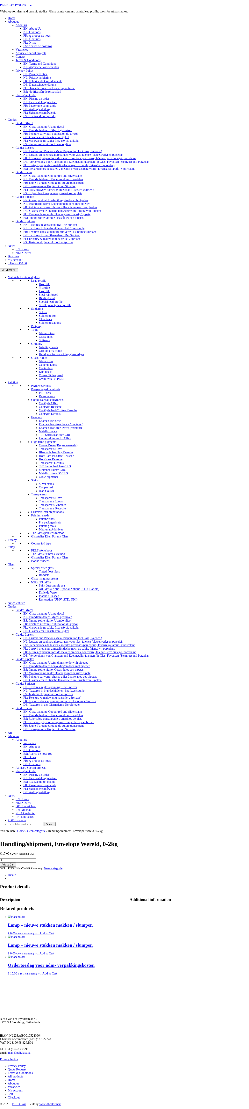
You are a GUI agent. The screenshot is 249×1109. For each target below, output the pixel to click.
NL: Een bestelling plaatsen (40, 778)
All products (15, 1076)
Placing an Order (26, 771)
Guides (12, 606)
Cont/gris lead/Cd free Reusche (58, 410)
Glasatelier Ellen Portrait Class (49, 536)
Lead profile (38, 280)
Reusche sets (47, 396)
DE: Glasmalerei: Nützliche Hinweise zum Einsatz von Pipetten (62, 680)
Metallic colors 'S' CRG (53, 473)
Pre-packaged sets (50, 522)
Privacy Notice (9, 1059)
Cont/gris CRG (48, 403)
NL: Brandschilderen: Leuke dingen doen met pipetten (56, 666)
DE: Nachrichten (26, 806)
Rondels (44, 575)
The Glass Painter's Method (48, 554)
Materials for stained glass (23, 277)
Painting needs (40, 515)
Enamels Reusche (50, 420)
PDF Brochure (17, 820)
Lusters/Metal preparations (47, 512)
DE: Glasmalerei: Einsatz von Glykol (46, 631)
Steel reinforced (48, 294)
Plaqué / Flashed (49, 596)
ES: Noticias (23, 809)
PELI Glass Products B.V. (16, 4)
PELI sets (45, 392)
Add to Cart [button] (46, 933)
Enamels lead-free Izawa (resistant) (60, 427)
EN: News (22, 799)
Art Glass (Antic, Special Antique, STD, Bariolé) (69, 589)
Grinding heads (48, 347)
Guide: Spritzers (25, 683)
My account (15, 1090)
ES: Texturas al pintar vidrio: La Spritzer (48, 694)
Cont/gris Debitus (49, 413)
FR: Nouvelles (24, 816)
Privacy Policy (17, 1066)
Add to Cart (8, 864)
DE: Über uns (31, 764)
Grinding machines (50, 350)
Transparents (39, 494)
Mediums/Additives (51, 529)
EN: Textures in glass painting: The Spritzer (50, 687)
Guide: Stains (24, 708)
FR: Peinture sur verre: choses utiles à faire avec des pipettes (60, 676)
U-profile (44, 291)
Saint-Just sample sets (52, 585)
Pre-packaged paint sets (45, 389)
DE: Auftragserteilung (36, 792)
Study (11, 547)
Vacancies (29, 743)
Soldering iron (47, 315)
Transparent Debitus (51, 462)
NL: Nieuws (23, 802)
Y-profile (44, 287)
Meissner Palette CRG (52, 469)
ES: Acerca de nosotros (37, 753)
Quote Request (17, 1069)
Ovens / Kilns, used (51, 375)
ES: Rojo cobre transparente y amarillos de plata (52, 718)
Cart (10, 1094)
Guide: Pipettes (25, 659)
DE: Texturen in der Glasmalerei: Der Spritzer (51, 704)
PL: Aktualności (25, 813)
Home (11, 1080)
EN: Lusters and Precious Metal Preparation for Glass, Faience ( (62, 638)
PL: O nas (29, 757)
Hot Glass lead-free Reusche (56, 455)
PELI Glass (19, 1104)
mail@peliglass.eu (19, 1052)
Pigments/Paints (41, 385)
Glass (11, 564)
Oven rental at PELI (51, 378)
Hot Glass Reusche (50, 459)
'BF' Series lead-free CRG (55, 466)
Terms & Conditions (20, 1073)
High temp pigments (43, 441)
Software (44, 340)
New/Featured (16, 603)
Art (10, 732)
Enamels (36, 417)
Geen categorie (36, 831)
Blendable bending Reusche (56, 452)
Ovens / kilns (39, 357)
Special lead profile (50, 301)
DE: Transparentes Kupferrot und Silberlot (49, 729)
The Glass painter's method (47, 533)
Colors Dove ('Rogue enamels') (58, 445)
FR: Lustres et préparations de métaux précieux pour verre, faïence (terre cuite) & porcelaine (79, 652)
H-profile (44, 284)
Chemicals (45, 319)
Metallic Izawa (48, 431)
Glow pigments (48, 476)
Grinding (36, 343)
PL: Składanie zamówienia (39, 788)
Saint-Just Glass (41, 582)
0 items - (17, 263)
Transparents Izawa (51, 501)
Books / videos (40, 561)
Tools (34, 329)
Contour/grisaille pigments (47, 399)
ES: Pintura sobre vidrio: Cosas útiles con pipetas (53, 669)
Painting (13, 382)
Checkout (14, 1097)
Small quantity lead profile (55, 305)
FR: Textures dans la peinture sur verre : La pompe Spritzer (59, 701)
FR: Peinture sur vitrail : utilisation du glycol (50, 624)
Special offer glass (42, 568)
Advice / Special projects (31, 767)
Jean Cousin (46, 490)
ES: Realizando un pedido (39, 781)
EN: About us (31, 746)
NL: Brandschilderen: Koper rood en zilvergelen (53, 715)
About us (13, 736)
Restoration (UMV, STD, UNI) (58, 599)
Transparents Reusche (52, 508)
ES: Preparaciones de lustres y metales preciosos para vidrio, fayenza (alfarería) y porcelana (79, 645)
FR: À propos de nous (37, 760)
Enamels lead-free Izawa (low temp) (61, 424)
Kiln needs (45, 371)
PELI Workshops (41, 550)
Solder (43, 312)
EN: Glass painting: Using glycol (43, 613)
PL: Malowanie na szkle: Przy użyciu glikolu (51, 627)
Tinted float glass (49, 571)
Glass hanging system (44, 578)
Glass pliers (46, 336)
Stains (35, 480)
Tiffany (12, 540)
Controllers (46, 368)
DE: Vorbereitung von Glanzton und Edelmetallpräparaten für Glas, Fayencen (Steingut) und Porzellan (86, 655)
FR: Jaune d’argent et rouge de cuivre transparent (53, 725)
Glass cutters (46, 333)
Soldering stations (50, 322)
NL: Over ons (31, 750)
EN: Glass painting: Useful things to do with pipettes (55, 662)
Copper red (46, 487)
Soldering (37, 308)
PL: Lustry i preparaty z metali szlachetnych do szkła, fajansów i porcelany (69, 648)
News (11, 795)
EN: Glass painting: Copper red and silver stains (52, 711)
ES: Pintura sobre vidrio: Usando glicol (47, 620)
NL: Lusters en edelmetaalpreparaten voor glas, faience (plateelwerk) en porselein (73, 641)
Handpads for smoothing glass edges (61, 354)
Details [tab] (12, 875)
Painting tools (47, 526)
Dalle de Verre (48, 592)
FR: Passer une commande (39, 785)
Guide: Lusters (25, 634)
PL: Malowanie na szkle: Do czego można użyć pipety (56, 673)
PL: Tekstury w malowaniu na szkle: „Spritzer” (52, 697)
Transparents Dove (50, 448)
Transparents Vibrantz (52, 505)
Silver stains (46, 483)
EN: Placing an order (36, 774)
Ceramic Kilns (48, 364)
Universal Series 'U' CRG (55, 438)
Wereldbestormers (50, 1104)
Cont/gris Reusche (50, 406)
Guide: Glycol (24, 610)
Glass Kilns (46, 361)
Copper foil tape (41, 543)
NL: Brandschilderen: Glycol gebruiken (47, 617)
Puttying (36, 326)
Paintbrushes (46, 519)
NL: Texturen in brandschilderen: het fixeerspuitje (53, 690)
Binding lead (47, 298)
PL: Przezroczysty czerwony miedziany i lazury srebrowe (58, 722)
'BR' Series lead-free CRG (55, 434)
